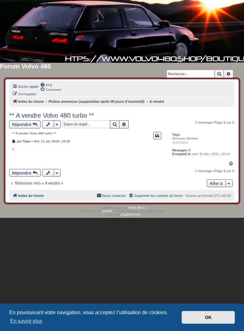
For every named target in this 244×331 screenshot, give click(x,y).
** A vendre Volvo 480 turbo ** (51, 115)
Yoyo (176, 134)
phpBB (107, 211)
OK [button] (208, 317)
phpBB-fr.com (130, 214)
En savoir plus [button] (26, 321)
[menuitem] (46, 84)
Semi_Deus (136, 207)
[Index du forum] (122, 31)
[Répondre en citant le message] (157, 136)
